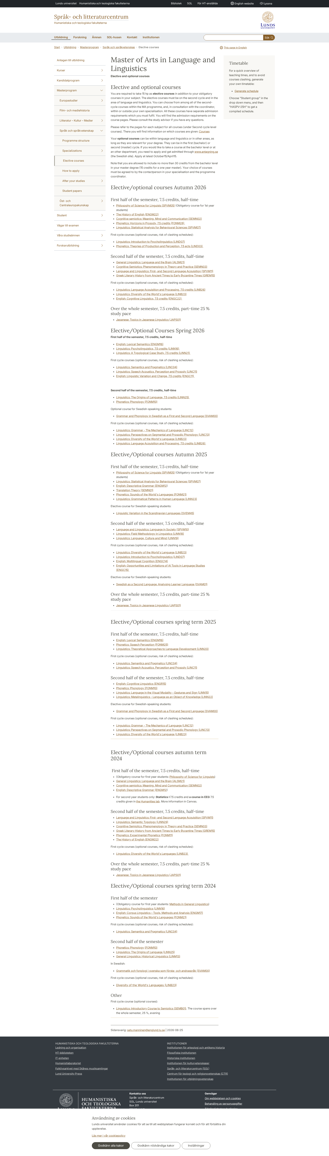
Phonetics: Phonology (130, 947)
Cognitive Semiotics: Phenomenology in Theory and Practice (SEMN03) (161, 826)
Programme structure (75, 140)
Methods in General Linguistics (188, 904)
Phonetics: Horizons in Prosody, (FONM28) (150, 223)
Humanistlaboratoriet (68, 1063)
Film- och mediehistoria (75, 110)
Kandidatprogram (68, 80)
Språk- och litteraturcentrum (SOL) (188, 1068)
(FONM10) (151, 947)
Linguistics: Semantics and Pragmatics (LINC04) (146, 931)
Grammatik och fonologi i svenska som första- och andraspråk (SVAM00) (163, 970)
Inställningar (196, 1145)
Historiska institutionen (181, 1058)
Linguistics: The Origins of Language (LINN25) (145, 952)
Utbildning (70, 47)
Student (62, 215)
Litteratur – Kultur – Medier (76, 120)
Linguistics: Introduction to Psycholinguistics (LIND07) (150, 241)
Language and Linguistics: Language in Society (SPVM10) (152, 529)
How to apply (71, 170)
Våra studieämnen (68, 235)
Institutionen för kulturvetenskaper (188, 1063)
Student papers (72, 190)
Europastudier (69, 100)
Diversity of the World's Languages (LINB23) (146, 985)
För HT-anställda (208, 3)
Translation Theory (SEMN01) (134, 490)
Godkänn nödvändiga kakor (155, 1145)
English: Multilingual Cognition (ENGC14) (142, 561)
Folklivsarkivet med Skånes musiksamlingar (81, 1068)
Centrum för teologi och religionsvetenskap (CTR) (197, 1073)
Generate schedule (246, 91)
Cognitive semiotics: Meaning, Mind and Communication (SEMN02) (159, 218)
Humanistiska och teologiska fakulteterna (104, 3)
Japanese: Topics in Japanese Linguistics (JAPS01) (148, 319)
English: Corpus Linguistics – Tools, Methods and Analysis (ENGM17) (159, 913)
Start (57, 47)
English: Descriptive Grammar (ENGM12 (141, 790)
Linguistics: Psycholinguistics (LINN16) (140, 908)
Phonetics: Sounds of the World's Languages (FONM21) (151, 494)
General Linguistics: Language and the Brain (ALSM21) (150, 262)
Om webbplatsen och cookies (223, 1098)
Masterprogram (89, 47)
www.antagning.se (206, 151)
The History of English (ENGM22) (137, 839)
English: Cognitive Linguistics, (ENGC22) (149, 298)
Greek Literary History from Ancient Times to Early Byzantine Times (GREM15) (165, 275)
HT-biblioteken (64, 1052)
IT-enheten (62, 1058)
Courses (204, 131)
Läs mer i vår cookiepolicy (108, 1135)
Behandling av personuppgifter (223, 1103)
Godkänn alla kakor (111, 1145)
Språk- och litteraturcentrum (91, 16)
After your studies (73, 181)
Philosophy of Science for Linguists (191, 776)
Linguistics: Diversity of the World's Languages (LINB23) (152, 853)
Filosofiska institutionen (181, 1052)
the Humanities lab (148, 801)
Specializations (72, 150)
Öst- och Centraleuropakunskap (74, 203)
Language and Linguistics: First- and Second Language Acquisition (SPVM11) (164, 271)
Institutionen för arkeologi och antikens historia (196, 1047)
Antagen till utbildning (70, 60)
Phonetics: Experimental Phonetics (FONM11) (144, 835)
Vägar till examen (68, 225)
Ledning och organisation (70, 1047)
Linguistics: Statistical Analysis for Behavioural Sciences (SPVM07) (158, 227)
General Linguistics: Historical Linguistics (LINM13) (148, 956)
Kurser (61, 70)
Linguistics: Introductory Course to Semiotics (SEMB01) (151, 1008)
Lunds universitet (66, 3)
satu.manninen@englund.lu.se (146, 1030)
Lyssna (268, 3)
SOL (189, 3)
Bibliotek (176, 3)
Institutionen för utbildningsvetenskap (190, 1079)
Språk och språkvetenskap (119, 47)
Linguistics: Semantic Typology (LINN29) (142, 822)
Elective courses (73, 160)
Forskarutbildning (68, 245)
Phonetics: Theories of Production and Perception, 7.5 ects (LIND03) (159, 246)
